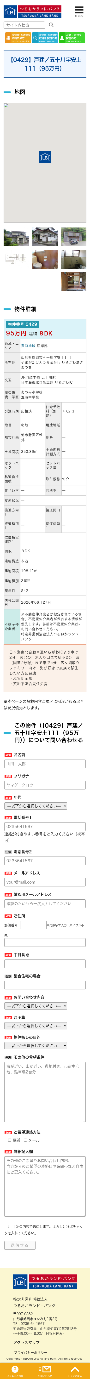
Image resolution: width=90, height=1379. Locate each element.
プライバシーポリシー (30, 1352)
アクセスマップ (26, 1343)
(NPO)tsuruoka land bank (40, 1358)
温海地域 (28, 345)
